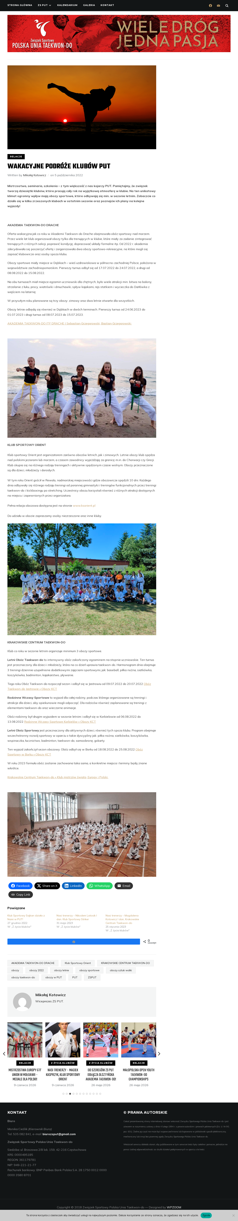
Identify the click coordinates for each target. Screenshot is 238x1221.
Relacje (16, 156)
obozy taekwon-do (23, 977)
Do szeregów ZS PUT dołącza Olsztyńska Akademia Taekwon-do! (63, 1074)
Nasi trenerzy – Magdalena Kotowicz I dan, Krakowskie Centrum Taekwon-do (122, 919)
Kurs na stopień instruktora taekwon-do (139, 1072)
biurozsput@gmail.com (59, 1134)
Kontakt (107, 5)
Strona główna (19, 5)
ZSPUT (92, 977)
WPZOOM (174, 1207)
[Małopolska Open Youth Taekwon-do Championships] (100, 1025)
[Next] (159, 1053)
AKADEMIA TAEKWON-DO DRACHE (32, 963)
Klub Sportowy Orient (78, 963)
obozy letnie (61, 970)
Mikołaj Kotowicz (34, 175)
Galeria (89, 5)
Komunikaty (138, 1063)
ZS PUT (43, 5)
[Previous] (4, 1053)
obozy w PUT (53, 977)
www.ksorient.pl (84, 505)
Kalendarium (67, 5)
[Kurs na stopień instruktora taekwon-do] (138, 1025)
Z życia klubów (25, 1063)
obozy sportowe (89, 970)
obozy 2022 (36, 970)
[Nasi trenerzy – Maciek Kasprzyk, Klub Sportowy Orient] (24, 1025)
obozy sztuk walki (121, 970)
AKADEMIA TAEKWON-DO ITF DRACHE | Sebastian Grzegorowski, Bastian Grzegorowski (69, 323)
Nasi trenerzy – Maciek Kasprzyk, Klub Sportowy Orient (25, 1074)
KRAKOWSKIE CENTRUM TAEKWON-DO (125, 963)
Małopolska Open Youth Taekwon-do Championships (101, 1074)
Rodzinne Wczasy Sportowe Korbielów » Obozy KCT (60, 721)
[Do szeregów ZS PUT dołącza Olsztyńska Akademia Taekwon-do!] (62, 1025)
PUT (75, 977)
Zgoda (206, 1215)
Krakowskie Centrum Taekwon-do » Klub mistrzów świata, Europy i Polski (57, 777)
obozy (15, 970)
